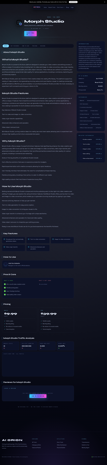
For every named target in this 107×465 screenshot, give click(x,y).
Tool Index (56, 17)
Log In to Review (38, 396)
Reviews (42, 45)
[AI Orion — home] (37, 7)
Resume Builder (61, 447)
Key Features (15, 45)
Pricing (34, 45)
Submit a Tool (85, 445)
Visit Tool (30, 33)
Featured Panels (36, 447)
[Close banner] (105, 2)
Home (45, 7)
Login (72, 7)
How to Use (25, 45)
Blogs (67, 7)
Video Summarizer (62, 445)
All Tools (34, 442)
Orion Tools (60, 7)
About (6, 45)
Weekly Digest (85, 447)
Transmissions (85, 442)
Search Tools (51, 7)
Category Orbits (36, 445)
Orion (49, 17)
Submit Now (73, 2)
